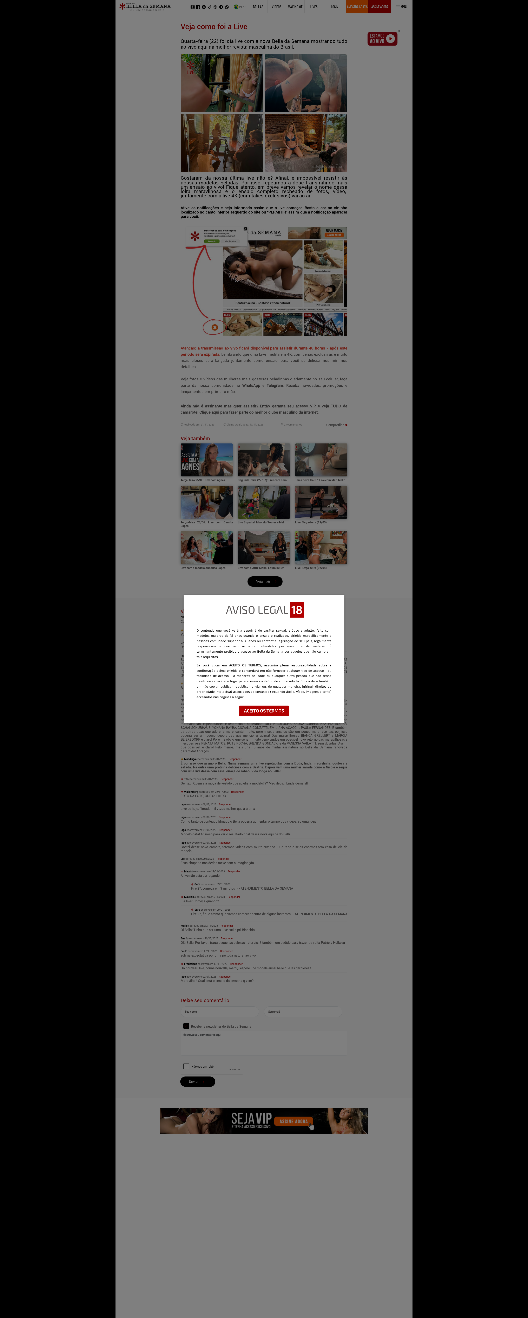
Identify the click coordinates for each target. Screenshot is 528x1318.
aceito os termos (264, 710)
